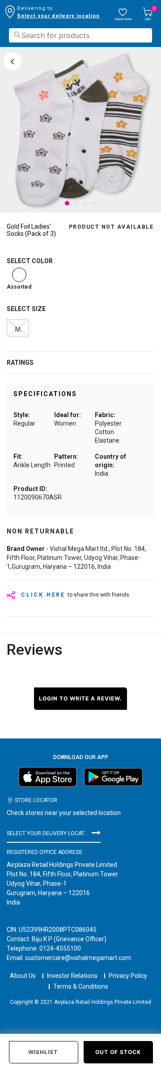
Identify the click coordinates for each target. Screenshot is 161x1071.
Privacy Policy (128, 975)
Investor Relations (72, 975)
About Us (23, 975)
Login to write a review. (80, 698)
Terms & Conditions (80, 986)
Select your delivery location (58, 16)
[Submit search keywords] (17, 34)
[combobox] (80, 35)
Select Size (26, 308)
